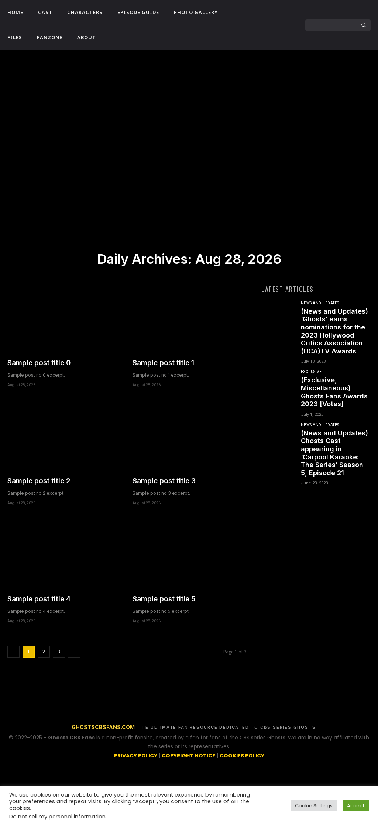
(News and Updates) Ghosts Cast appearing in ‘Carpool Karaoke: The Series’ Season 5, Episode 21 (334, 453)
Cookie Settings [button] (314, 805)
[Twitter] (264, 31)
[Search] (364, 25)
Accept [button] (355, 805)
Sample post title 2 (39, 481)
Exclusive (311, 372)
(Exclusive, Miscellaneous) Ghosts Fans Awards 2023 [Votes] (334, 392)
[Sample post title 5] (190, 553)
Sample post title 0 (39, 363)
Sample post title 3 (164, 481)
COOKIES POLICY (242, 755)
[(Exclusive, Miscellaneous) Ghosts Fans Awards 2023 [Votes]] (277, 385)
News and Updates (320, 303)
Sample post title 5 (164, 599)
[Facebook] (264, 18)
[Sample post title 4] (64, 553)
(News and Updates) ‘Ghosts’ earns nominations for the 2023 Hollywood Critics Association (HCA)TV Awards (334, 331)
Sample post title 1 (163, 363)
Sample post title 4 (39, 599)
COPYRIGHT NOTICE (188, 755)
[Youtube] (277, 31)
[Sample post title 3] (190, 435)
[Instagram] (277, 18)
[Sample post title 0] (64, 317)
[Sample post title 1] (190, 317)
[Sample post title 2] (64, 435)
